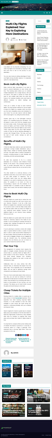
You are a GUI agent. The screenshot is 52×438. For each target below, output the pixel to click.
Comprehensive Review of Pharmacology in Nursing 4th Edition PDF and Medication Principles (43, 47)
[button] (44, 12)
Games (39, 81)
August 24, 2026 (9, 399)
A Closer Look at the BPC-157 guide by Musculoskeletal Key (42, 55)
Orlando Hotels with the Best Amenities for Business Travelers (11, 340)
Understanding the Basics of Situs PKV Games (42, 32)
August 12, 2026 (34, 414)
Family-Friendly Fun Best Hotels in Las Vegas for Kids (23, 340)
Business (39, 74)
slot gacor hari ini (41, 105)
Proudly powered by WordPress (8, 434)
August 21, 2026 (34, 399)
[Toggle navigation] (49, 13)
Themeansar (5, 435)
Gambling (6, 393)
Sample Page (48, 435)
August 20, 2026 (9, 414)
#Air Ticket (23, 40)
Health (39, 78)
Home (43, 435)
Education (6, 408)
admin (13, 38)
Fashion (39, 88)
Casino (39, 92)
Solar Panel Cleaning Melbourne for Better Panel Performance (42, 39)
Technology (40, 85)
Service (30, 393)
